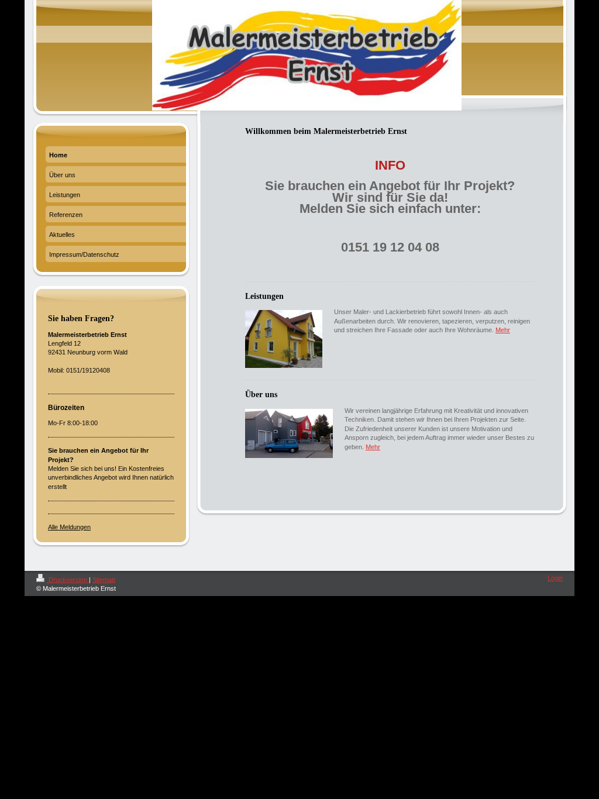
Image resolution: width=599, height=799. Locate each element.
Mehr (502, 329)
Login (555, 577)
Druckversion (68, 579)
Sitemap (103, 579)
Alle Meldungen (69, 527)
